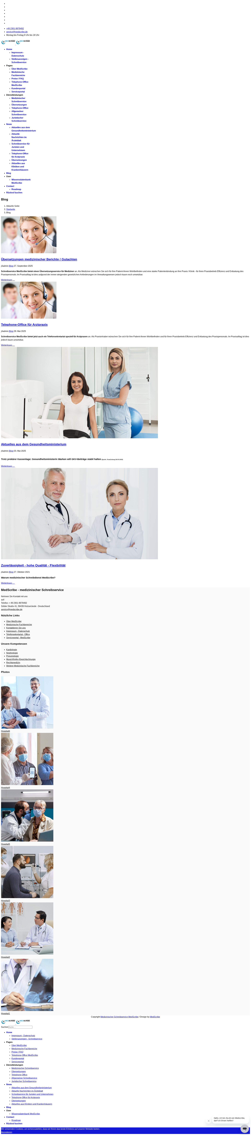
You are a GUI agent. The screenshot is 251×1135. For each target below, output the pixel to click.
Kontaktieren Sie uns (16, 628)
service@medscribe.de (17, 32)
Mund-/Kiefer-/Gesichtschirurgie (21, 659)
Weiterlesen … (8, 280)
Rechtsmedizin (13, 662)
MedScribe (155, 1017)
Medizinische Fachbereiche (19, 624)
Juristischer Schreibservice (24, 1081)
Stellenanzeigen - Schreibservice (27, 1039)
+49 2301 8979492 (15, 28)
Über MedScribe (19, 69)
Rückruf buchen (14, 192)
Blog (8, 173)
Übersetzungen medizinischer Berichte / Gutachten (39, 259)
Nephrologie (12, 653)
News (9, 124)
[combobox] (20, 1027)
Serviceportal (18, 92)
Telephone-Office (20, 108)
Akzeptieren (6, 1132)
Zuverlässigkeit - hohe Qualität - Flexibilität (33, 565)
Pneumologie (12, 656)
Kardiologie (11, 650)
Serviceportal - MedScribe (18, 638)
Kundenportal (18, 88)
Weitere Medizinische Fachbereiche (23, 666)
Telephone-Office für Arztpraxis (24, 324)
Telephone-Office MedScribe (25, 1055)
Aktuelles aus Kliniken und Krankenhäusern (20, 166)
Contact (10, 186)
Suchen (4, 1027)
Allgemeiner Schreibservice (24, 1078)
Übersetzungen (19, 105)
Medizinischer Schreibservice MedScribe (119, 1017)
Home (9, 49)
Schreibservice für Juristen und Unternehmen (21, 147)
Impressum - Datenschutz (18, 631)
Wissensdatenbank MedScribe (26, 1114)
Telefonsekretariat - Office (18, 634)
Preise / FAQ (18, 79)
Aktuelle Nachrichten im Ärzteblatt (19, 137)
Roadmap (16, 189)
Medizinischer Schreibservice (25, 1068)
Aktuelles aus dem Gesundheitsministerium (33, 444)
